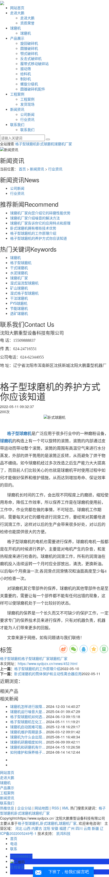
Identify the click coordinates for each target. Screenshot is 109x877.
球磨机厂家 (63, 143)
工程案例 (17, 93)
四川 (79, 828)
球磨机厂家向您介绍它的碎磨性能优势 (40, 212)
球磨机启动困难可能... (27, 726)
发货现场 (27, 104)
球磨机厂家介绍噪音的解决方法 (35, 217)
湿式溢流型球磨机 (24, 282)
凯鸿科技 (63, 833)
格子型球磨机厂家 (35, 658)
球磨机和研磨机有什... (27, 747)
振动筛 (25, 68)
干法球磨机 (19, 298)
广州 (71, 828)
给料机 (25, 73)
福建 (62, 828)
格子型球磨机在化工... (27, 721)
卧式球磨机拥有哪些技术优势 (33, 228)
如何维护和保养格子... (27, 752)
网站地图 (41, 807)
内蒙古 (36, 828)
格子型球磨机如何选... (27, 716)
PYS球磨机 (18, 303)
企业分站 (24, 807)
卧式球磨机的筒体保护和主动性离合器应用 (48, 673)
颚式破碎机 (29, 53)
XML (65, 807)
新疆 (95, 828)
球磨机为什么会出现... (27, 736)
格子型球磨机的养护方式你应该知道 (38, 238)
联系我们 (17, 124)
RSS (55, 807)
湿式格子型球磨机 (24, 293)
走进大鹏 (17, 12)
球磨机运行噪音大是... (27, 711)
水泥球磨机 (19, 272)
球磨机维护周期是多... (27, 731)
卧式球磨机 (45, 143)
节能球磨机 (19, 308)
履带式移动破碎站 (34, 63)
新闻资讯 (17, 109)
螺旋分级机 (29, 83)
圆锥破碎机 (29, 48)
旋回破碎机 (29, 43)
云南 (87, 828)
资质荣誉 (27, 22)
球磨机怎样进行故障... (27, 706)
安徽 (54, 828)
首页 (22, 168)
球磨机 (15, 27)
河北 (18, 828)
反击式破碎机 (31, 58)
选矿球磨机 (19, 313)
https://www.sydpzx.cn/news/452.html (47, 663)
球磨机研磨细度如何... (27, 741)
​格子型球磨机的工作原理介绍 (33, 233)
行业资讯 (27, 119)
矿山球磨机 (19, 287)
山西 (26, 828)
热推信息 (7, 807)
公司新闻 (27, 114)
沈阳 (46, 828)
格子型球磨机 (26, 143)
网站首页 (17, 7)
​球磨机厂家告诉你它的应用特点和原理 (40, 222)
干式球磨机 (19, 267)
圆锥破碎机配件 (32, 88)
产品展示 (17, 38)
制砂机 (25, 78)
